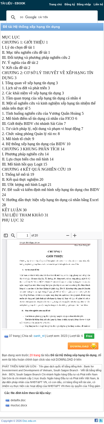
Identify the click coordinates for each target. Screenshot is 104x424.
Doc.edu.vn (29, 420)
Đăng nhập (84, 4)
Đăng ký (70, 4)
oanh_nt (39, 336)
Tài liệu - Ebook (12, 3)
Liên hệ (98, 4)
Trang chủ (55, 4)
